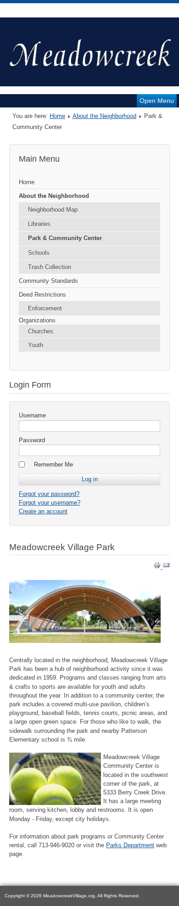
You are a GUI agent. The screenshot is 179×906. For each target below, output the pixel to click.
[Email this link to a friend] (166, 566)
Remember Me (53, 464)
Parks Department (130, 845)
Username (32, 415)
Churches (40, 331)
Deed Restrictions (42, 294)
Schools (39, 252)
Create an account (43, 511)
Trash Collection (49, 267)
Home (57, 116)
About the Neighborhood (104, 116)
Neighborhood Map (53, 209)
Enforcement (45, 308)
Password (32, 440)
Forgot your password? (49, 493)
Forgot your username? (49, 502)
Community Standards (48, 280)
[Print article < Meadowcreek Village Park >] (157, 566)
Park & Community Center (65, 238)
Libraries (39, 223)
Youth (35, 345)
